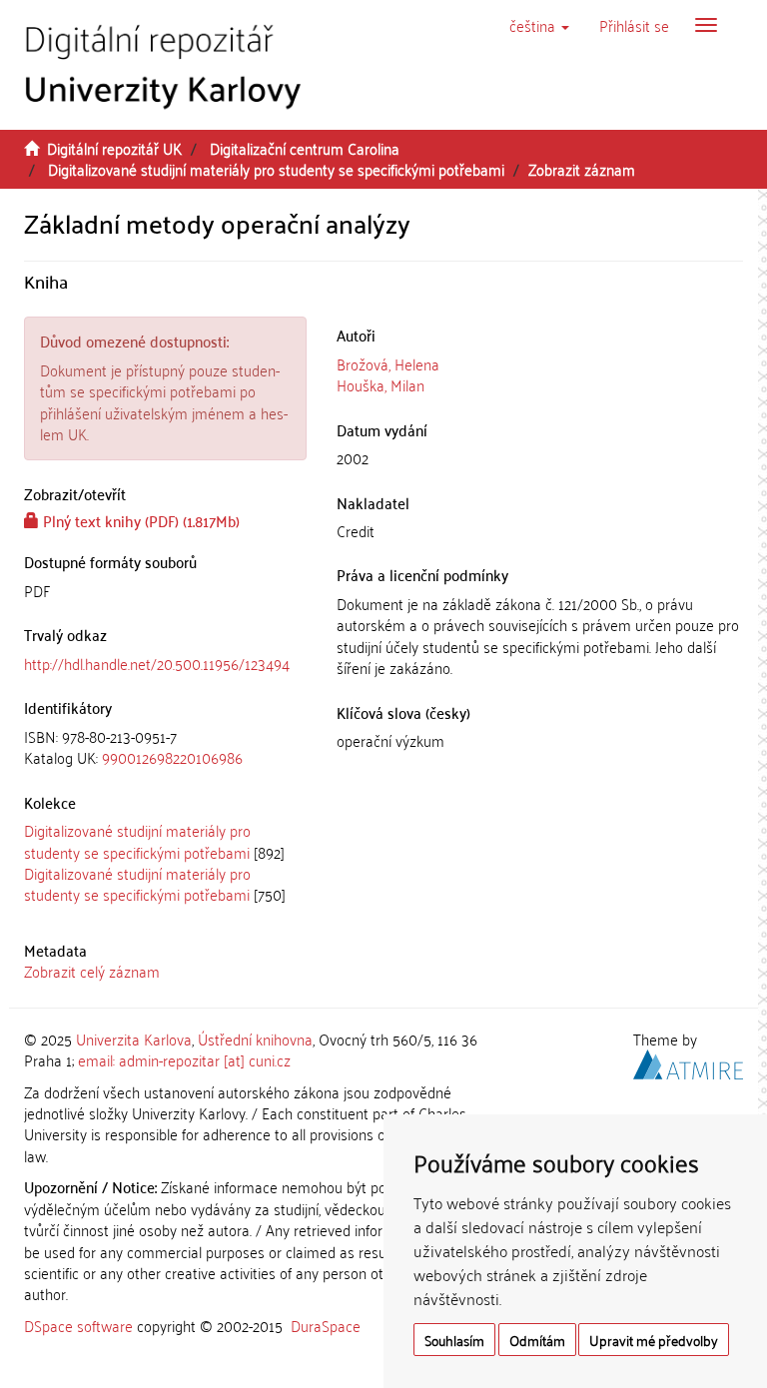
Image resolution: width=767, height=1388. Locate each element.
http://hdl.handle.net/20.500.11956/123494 (157, 663)
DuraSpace (326, 1325)
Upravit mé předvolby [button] (653, 1339)
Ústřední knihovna (255, 1038)
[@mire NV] (688, 1061)
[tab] (165, 747)
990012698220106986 (172, 757)
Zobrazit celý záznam (92, 971)
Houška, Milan (380, 384)
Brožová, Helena (388, 363)
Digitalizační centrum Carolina (304, 148)
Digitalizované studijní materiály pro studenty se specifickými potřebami (276, 169)
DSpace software (78, 1325)
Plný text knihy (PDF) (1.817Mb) (139, 520)
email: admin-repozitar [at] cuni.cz (184, 1059)
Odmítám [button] (537, 1339)
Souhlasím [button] (454, 1339)
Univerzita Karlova (134, 1038)
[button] (539, 25)
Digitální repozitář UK (114, 148)
